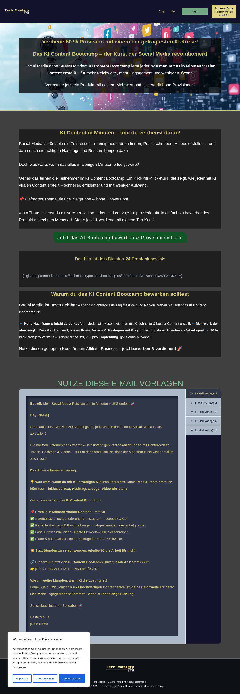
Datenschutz (115, 682)
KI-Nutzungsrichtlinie (135, 682)
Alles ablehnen (45, 678)
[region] (49, 659)
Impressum (100, 682)
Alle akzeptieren (71, 678)
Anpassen (22, 678)
